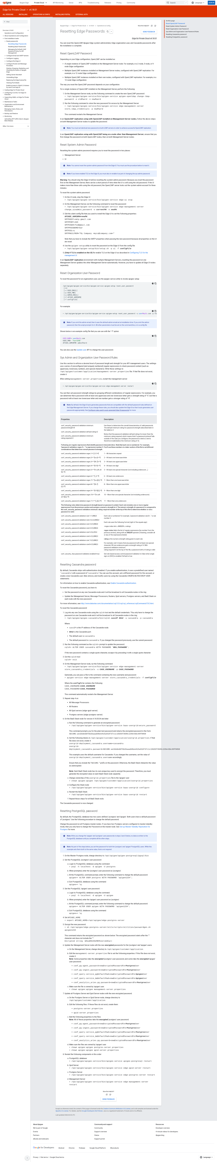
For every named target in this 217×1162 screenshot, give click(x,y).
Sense (71, 3)
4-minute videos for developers (167, 1132)
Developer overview (163, 1128)
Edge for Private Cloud (14, 9)
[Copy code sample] (155, 283)
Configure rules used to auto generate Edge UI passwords (108, 410)
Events (35, 1132)
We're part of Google (40, 1128)
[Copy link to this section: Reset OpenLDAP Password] (94, 53)
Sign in (211, 3)
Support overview (100, 1132)
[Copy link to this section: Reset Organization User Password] (102, 273)
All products (114, 1148)
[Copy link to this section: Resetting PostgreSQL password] (99, 811)
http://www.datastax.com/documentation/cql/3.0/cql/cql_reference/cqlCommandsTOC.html (117, 603)
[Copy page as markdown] (108, 31)
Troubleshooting (93, 3)
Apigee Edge (24, 3)
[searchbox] (15, 21)
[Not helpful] (155, 25)
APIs (80, 3)
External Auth (82, 14)
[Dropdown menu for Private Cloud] (47, 2)
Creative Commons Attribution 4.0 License (117, 1108)
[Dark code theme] (152, 283)
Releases (108, 3)
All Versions (8, 14)
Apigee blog (160, 1135)
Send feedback (149, 32)
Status (96, 1135)
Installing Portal (62, 14)
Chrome (71, 1148)
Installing (23, 14)
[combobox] (177, 3)
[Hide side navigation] (27, 1158)
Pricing (119, 3)
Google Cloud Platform (98, 1148)
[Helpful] (151, 25)
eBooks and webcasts (41, 1139)
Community (131, 3)
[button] (13, 30)
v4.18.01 (33, 9)
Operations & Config (41, 14)
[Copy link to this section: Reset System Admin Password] (98, 145)
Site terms (44, 1157)
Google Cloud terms (57, 1157)
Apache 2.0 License (62, 1111)
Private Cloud (39, 3)
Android (61, 1148)
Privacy (35, 1157)
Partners (36, 1135)
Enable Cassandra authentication (123, 583)
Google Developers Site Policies (92, 1111)
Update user (81, 350)
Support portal (99, 1139)
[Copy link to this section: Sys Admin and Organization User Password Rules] (120, 357)
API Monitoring (58, 3)
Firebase (82, 1148)
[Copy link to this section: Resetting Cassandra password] (98, 564)
